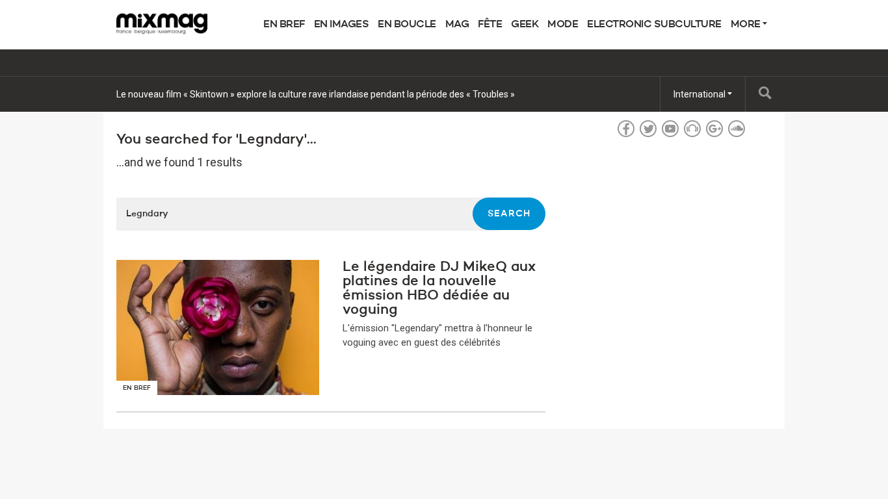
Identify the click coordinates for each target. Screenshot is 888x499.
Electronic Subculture (654, 24)
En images (341, 24)
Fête (490, 24)
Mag (457, 24)
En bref (284, 24)
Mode (562, 24)
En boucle (407, 24)
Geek (524, 24)
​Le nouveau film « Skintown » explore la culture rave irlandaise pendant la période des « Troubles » (315, 94)
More (747, 24)
